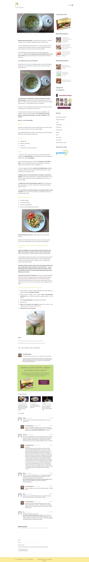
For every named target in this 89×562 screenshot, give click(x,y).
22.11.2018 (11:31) (28, 512)
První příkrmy (58, 127)
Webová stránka (21, 544)
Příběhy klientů (59, 124)
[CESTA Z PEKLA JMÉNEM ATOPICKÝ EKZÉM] (58, 66)
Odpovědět (51, 417)
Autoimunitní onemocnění (61, 117)
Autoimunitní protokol (60, 119)
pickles (31, 347)
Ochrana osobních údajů (42, 559)
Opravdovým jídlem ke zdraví (31, 360)
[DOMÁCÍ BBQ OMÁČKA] (23, 399)
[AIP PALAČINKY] (35, 399)
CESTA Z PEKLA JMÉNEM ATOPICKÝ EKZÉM (66, 67)
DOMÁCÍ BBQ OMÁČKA (23, 403)
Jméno (19, 540)
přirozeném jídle (31, 308)
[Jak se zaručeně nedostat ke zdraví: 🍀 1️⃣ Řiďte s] (62, 100)
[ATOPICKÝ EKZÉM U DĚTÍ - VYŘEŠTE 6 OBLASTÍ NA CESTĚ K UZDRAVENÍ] (58, 47)
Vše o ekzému (59, 137)
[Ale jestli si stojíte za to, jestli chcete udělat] (57, 100)
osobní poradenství (26, 359)
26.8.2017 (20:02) (29, 494)
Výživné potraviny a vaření (61, 142)
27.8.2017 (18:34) (37, 501)
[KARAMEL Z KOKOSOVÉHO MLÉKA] (47, 399)
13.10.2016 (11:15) (37, 445)
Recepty (57, 132)
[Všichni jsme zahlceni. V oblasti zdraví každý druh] (57, 104)
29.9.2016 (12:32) (37, 425)
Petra (24, 473)
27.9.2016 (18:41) (29, 418)
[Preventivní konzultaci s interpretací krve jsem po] (66, 100)
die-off (22, 347)
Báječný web (30, 559)
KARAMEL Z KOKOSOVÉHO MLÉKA (46, 404)
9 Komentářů (43, 33)
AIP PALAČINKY (33, 403)
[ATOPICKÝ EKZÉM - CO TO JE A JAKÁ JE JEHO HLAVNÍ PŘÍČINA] (58, 54)
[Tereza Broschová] (19, 5)
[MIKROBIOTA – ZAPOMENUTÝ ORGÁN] (58, 73)
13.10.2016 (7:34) (30, 434)
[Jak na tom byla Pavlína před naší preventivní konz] (62, 104)
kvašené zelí (27, 347)
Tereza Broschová (28, 33)
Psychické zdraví (59, 129)
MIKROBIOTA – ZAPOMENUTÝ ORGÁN (65, 74)
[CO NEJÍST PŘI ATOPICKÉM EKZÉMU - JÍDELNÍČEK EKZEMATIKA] (58, 39)
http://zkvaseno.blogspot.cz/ (39, 429)
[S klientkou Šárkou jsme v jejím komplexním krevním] (70, 100)
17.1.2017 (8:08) (28, 473)
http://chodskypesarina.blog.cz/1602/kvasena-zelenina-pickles (36, 479)
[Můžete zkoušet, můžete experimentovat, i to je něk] (66, 104)
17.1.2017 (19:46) (37, 486)
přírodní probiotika (36, 347)
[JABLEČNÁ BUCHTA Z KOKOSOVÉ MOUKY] (58, 81)
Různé (57, 134)
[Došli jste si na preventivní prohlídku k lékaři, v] (70, 104)
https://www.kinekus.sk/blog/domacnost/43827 (33, 515)
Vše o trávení (58, 140)
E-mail (19, 542)
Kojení (57, 122)
